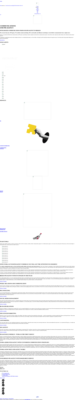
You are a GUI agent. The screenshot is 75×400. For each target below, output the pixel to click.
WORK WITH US (20, 5)
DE (14, 5)
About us (10, 5)
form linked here (27, 399)
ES (16, 5)
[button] (3, 5)
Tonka (1, 1)
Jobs (8, 5)
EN (15, 5)
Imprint (1, 398)
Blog (12, 5)
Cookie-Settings (11, 398)
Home (1, 5)
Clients (6, 5)
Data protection (5, 398)
